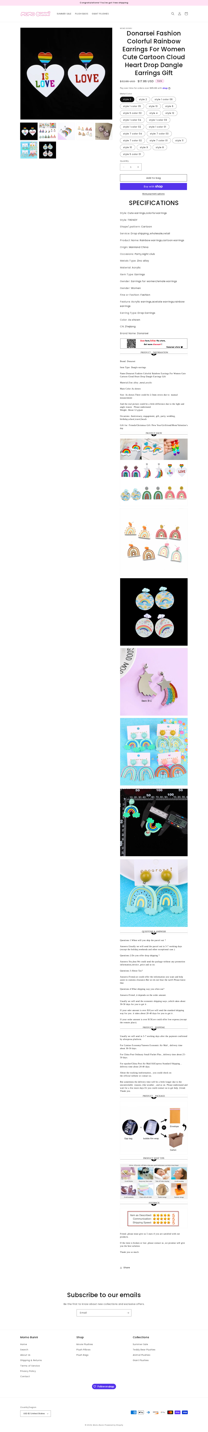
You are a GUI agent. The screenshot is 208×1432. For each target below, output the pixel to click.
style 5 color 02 (132, 113)
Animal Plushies (141, 1354)
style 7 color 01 (159, 140)
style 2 (143, 99)
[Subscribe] (128, 1312)
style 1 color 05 (132, 106)
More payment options (153, 193)
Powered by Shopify (114, 1425)
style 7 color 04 (132, 133)
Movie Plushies (84, 1344)
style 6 (169, 106)
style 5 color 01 (132, 154)
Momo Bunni (98, 1425)
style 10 (127, 147)
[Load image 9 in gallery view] (85, 131)
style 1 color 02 (132, 126)
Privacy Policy (28, 1371)
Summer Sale (140, 1344)
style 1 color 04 (132, 119)
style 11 (179, 140)
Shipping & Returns (31, 1360)
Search (24, 1349)
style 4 (154, 113)
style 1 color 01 (157, 126)
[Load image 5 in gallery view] (66, 131)
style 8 (160, 147)
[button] (172, 13)
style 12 (170, 113)
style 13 (153, 106)
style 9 (144, 147)
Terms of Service (30, 1365)
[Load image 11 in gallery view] (103, 131)
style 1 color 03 (158, 119)
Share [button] (126, 1267)
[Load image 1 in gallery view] (28, 131)
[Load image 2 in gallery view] (47, 131)
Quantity (124, 161)
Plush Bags (82, 1354)
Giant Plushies (141, 1360)
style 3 (127, 99)
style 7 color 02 (132, 140)
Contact (25, 1376)
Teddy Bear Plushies (144, 1349)
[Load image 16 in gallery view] (28, 150)
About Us (25, 1354)
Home (23, 1344)
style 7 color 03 (159, 133)
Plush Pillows (83, 1349)
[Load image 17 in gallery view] (47, 150)
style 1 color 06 (164, 99)
